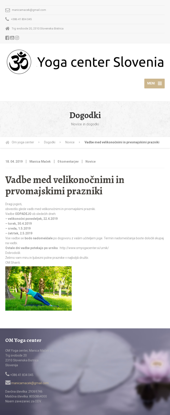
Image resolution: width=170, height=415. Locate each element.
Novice (90, 161)
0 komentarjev (68, 161)
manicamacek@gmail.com (30, 383)
